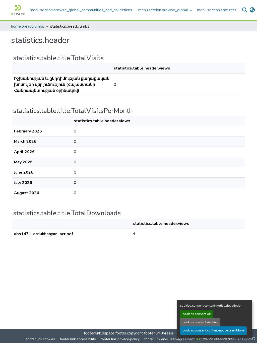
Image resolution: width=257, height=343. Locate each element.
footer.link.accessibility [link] (78, 339)
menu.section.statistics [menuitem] (216, 10)
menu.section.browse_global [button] (163, 10)
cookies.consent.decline (200, 322)
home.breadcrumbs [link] (27, 26)
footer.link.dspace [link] (99, 333)
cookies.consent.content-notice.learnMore (213, 330)
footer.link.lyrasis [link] (158, 333)
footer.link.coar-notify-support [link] (228, 338)
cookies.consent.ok (197, 314)
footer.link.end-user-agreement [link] (169, 339)
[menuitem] (164, 10)
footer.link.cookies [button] (40, 339)
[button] (18, 10)
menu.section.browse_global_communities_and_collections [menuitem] (81, 10)
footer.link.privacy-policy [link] (120, 339)
